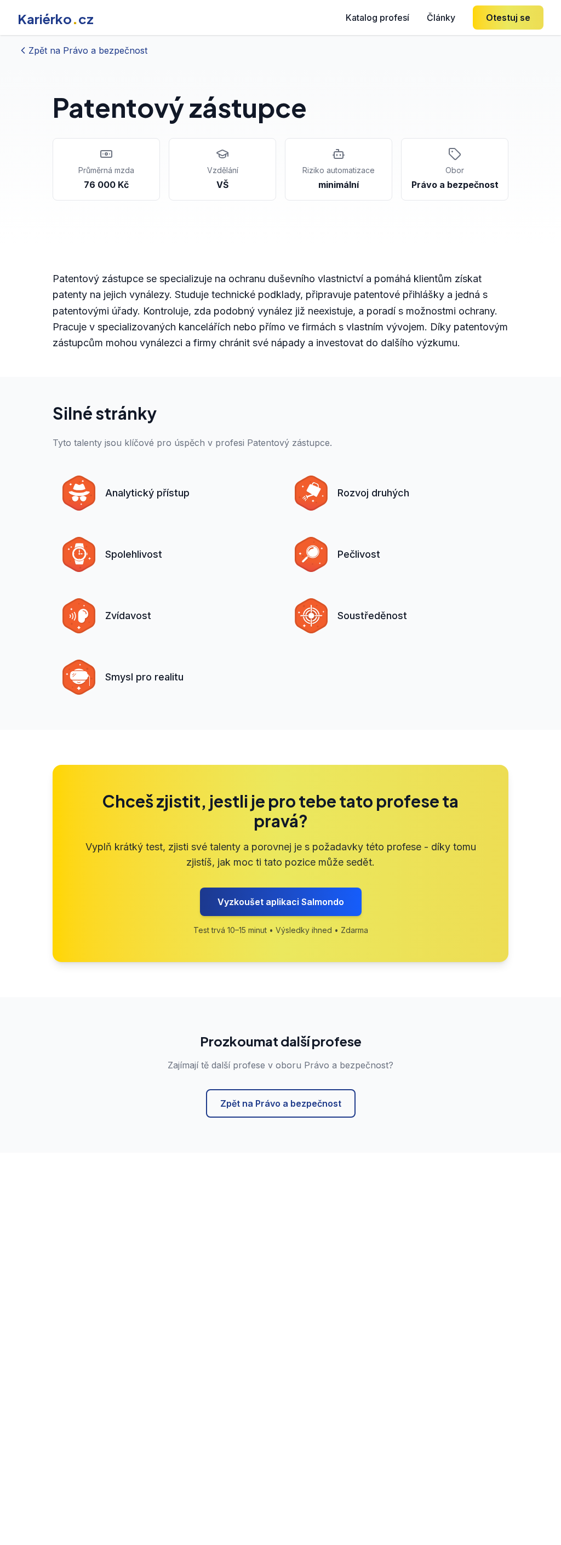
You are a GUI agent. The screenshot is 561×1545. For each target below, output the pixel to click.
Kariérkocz (56, 18)
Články (441, 17)
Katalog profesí (377, 17)
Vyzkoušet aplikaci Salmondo (280, 901)
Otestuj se (508, 17)
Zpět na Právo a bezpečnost (280, 1103)
